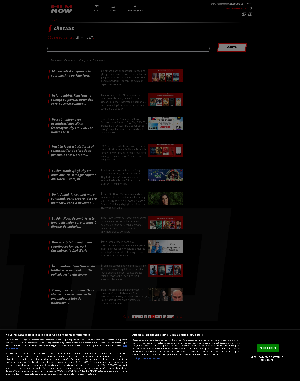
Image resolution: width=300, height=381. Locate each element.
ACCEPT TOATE (268, 347)
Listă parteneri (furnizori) (146, 358)
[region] (150, 355)
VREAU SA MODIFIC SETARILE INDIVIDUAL (267, 358)
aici (84, 365)
